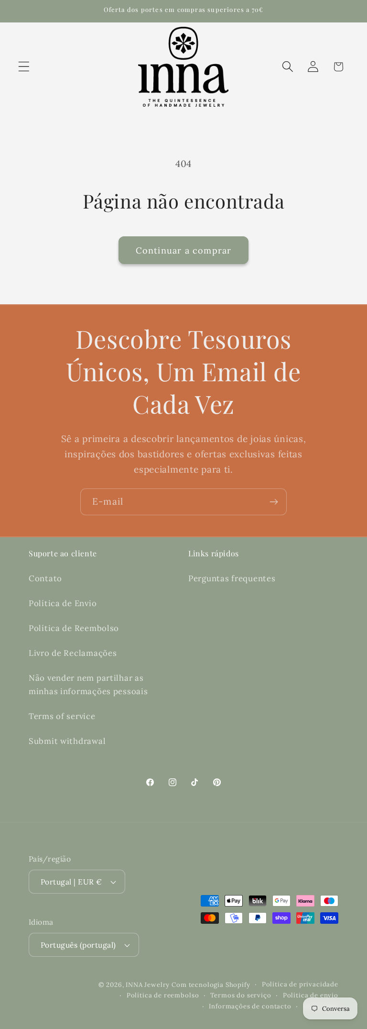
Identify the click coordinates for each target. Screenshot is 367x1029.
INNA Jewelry (149, 985)
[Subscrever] (273, 501)
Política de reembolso (163, 995)
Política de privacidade (300, 984)
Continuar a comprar (184, 250)
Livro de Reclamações (73, 653)
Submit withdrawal (67, 741)
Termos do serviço (240, 995)
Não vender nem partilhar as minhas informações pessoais (88, 685)
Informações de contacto (250, 1006)
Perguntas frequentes (231, 578)
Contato (45, 578)
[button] (24, 66)
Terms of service (62, 716)
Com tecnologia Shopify (211, 985)
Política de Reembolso (74, 628)
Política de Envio (63, 603)
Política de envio (310, 995)
